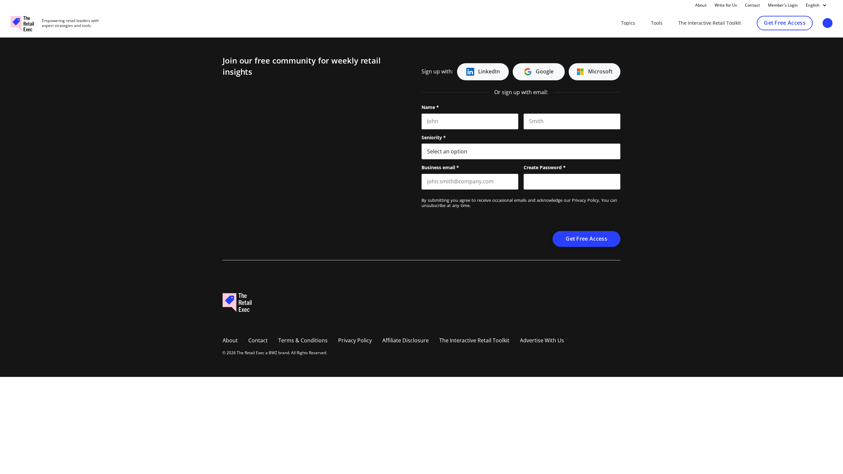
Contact (752, 5)
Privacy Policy (585, 200)
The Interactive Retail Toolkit (709, 23)
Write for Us (726, 5)
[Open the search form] (827, 23)
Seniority (434, 137)
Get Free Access (784, 23)
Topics (628, 23)
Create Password (545, 167)
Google (545, 71)
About (701, 5)
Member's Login (783, 5)
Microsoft (600, 71)
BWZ (273, 353)
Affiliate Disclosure (405, 340)
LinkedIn (489, 71)
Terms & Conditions (303, 340)
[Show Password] (617, 181)
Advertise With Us (542, 340)
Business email (440, 167)
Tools (657, 23)
